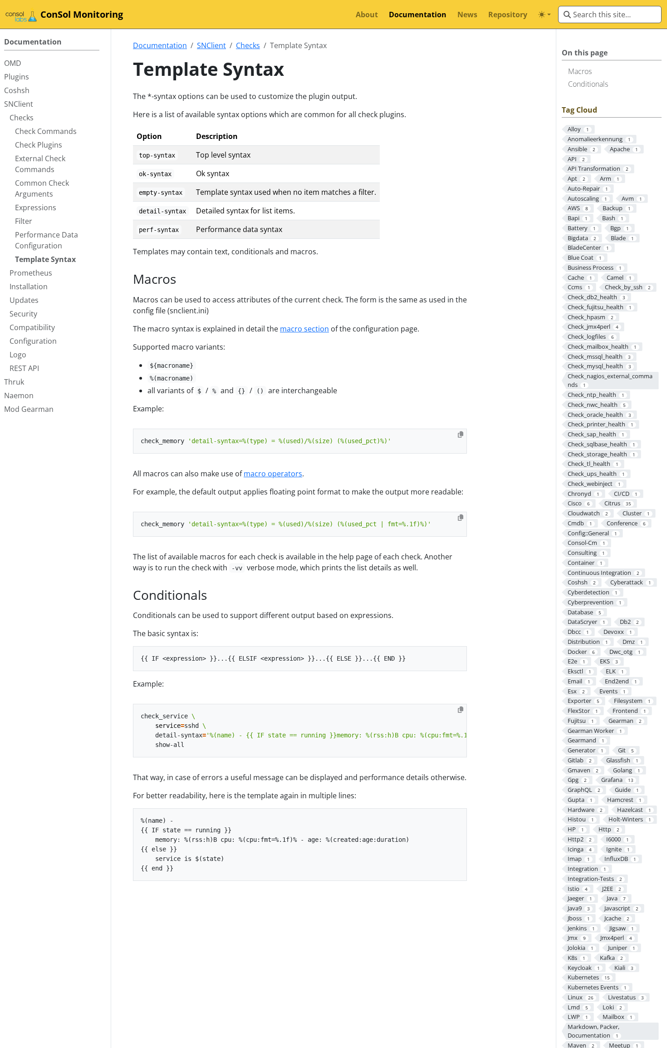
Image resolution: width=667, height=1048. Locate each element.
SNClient (211, 45)
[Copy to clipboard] (460, 435)
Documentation (160, 45)
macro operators (273, 474)
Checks (248, 45)
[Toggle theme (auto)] (544, 14)
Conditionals (588, 84)
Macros (580, 71)
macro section (304, 329)
